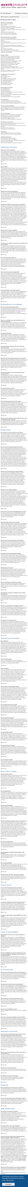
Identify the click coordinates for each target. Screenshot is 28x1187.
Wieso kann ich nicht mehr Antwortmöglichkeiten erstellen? (11, 60)
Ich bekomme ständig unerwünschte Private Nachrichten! (11, 101)
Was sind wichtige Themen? (6, 82)
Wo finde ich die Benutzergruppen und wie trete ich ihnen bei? (12, 92)
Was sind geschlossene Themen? (7, 83)
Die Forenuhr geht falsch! (5, 41)
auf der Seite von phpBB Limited (7, 1119)
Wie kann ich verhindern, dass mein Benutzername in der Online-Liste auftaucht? (13, 40)
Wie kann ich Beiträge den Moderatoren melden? (9, 66)
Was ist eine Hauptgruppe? (6, 95)
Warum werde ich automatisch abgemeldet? (9, 33)
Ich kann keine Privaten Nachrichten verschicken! (10, 100)
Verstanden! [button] (8, 1184)
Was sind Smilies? (4, 77)
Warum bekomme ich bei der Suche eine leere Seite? (10, 116)
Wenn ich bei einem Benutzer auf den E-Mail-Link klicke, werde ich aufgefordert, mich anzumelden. (13, 52)
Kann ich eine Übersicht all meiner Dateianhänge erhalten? (11, 134)
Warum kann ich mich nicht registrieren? (8, 26)
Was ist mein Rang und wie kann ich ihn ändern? (9, 49)
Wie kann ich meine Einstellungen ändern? (8, 38)
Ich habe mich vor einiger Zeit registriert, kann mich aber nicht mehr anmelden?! (13, 30)
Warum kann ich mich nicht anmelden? (8, 28)
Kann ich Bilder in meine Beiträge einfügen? (8, 78)
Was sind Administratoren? (5, 88)
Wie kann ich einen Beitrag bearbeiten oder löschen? (10, 57)
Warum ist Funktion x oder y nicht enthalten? (9, 139)
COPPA (16, 208)
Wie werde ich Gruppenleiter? (6, 93)
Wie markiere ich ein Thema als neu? (7, 71)
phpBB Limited (4, 367)
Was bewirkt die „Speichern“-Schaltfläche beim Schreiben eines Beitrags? (12, 68)
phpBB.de (13, 367)
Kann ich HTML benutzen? (5, 76)
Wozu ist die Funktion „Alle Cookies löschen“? (9, 34)
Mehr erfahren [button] (10, 1180)
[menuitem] (24, 13)
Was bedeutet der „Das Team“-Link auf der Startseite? (10, 96)
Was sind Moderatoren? (5, 89)
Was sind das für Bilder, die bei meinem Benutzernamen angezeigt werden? (13, 47)
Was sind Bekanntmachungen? (6, 81)
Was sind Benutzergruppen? (6, 90)
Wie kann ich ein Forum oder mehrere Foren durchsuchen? (11, 114)
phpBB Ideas (7, 1129)
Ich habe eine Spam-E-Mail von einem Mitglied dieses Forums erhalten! (13, 103)
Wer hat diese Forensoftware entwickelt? (8, 138)
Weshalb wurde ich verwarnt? (6, 65)
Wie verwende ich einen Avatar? (6, 48)
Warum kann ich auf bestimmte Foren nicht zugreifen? (10, 63)
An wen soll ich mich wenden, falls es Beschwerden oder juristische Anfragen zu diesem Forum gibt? (13, 141)
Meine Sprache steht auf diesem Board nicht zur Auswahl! (11, 45)
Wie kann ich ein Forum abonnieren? (7, 127)
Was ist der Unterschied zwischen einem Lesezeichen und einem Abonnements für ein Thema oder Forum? (12, 124)
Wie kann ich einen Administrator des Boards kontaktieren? (11, 142)
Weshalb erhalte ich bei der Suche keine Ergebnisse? (10, 115)
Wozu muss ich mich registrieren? (7, 23)
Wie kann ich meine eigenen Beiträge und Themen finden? (11, 119)
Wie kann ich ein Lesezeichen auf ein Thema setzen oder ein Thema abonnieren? (13, 126)
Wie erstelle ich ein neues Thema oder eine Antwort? (10, 56)
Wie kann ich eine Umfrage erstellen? (7, 59)
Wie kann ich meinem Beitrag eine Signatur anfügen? (10, 58)
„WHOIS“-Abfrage (16, 1142)
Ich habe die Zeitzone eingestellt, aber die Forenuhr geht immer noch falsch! (13, 43)
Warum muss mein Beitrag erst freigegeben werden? (10, 70)
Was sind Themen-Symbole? (6, 84)
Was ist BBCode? (4, 75)
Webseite (9, 13)
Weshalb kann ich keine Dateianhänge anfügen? (9, 64)
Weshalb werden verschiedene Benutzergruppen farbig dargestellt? (13, 94)
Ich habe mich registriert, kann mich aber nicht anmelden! (11, 27)
